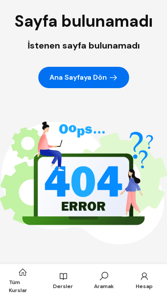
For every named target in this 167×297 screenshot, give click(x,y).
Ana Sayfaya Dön (79, 77)
